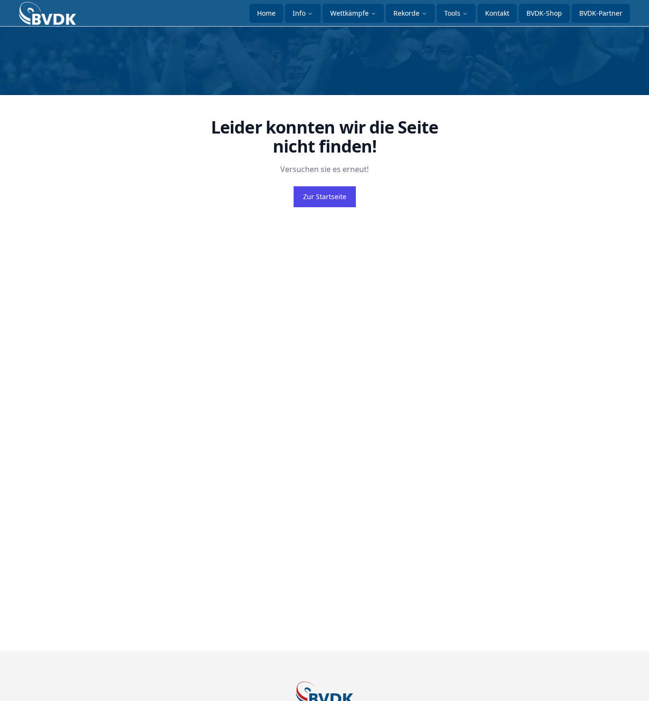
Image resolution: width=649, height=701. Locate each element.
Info (299, 13)
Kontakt (497, 13)
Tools (452, 13)
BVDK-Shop (544, 13)
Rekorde (406, 13)
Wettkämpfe (349, 13)
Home (266, 13)
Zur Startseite (324, 196)
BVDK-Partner (600, 13)
